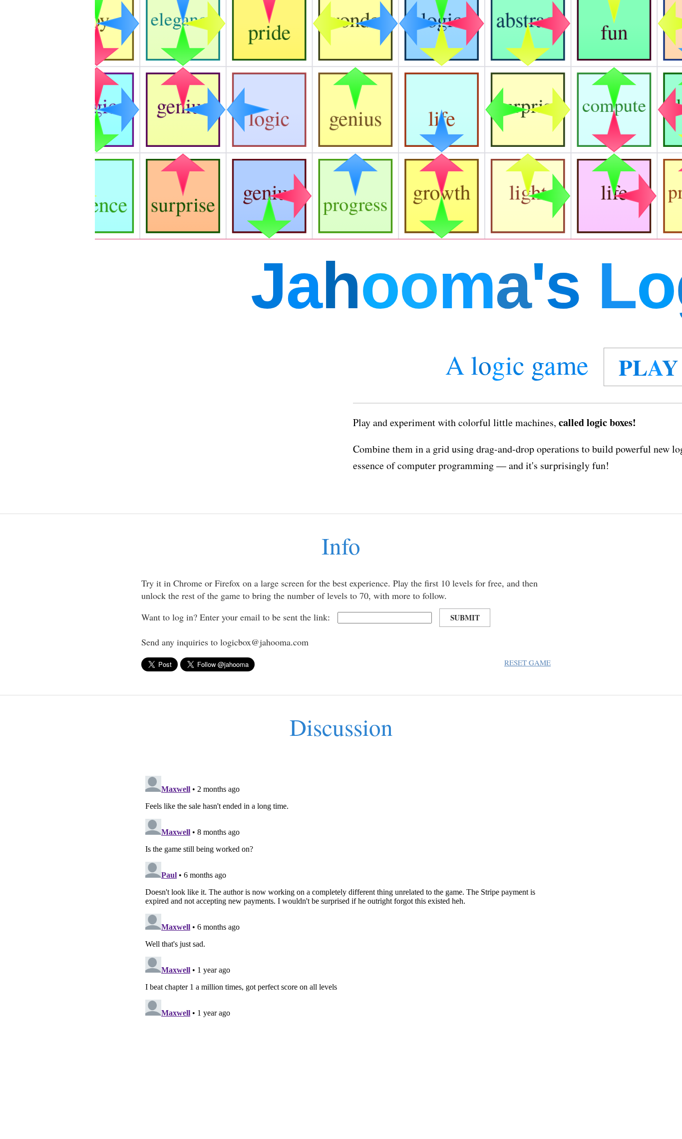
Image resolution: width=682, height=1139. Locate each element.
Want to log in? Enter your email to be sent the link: (235, 617)
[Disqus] (341, 897)
